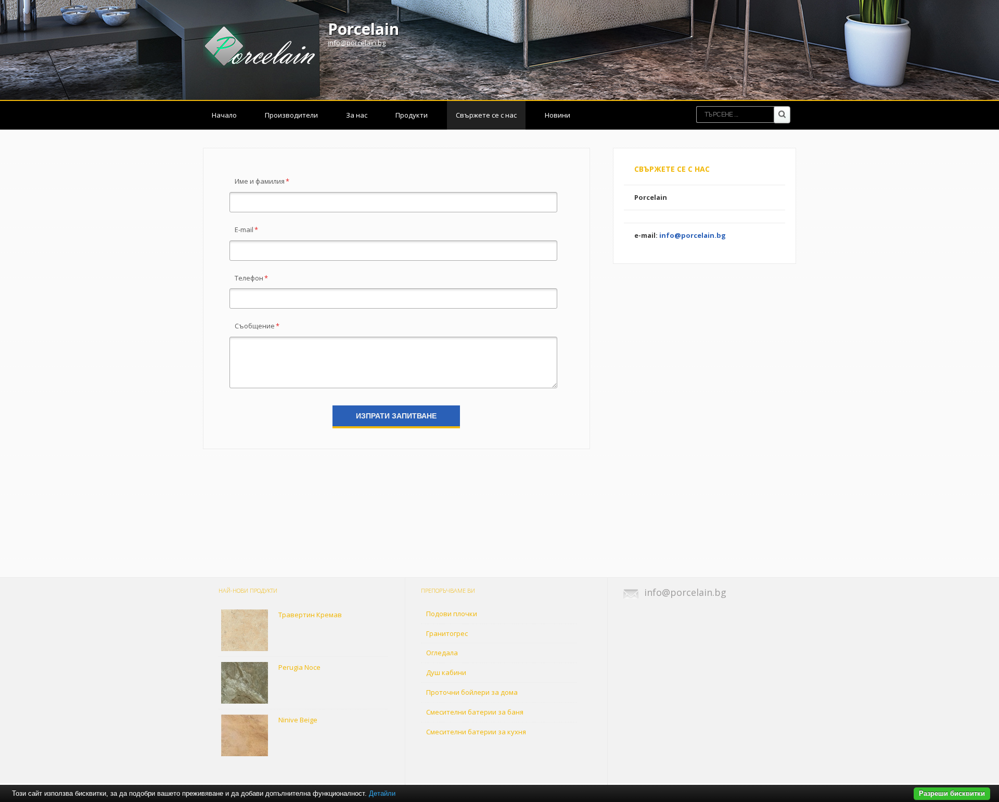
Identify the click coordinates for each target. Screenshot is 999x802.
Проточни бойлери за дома (472, 692)
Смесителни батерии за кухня (476, 731)
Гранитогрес (447, 633)
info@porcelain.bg (357, 42)
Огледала (442, 652)
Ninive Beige (297, 719)
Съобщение (257, 325)
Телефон (251, 278)
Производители (291, 115)
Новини (557, 115)
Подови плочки (451, 613)
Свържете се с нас (486, 115)
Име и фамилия (262, 181)
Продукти (411, 115)
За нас (356, 115)
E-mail (246, 229)
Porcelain (363, 29)
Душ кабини (446, 672)
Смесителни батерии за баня (474, 712)
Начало (224, 115)
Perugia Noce (299, 667)
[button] (396, 415)
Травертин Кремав (310, 614)
